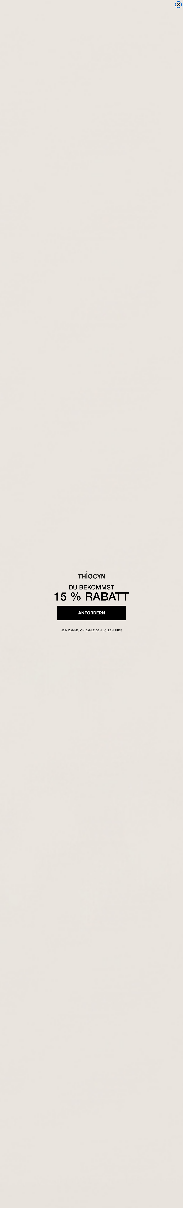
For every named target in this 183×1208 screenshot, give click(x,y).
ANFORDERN (91, 613)
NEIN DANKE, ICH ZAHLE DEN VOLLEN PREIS (91, 630)
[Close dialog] (178, 4)
